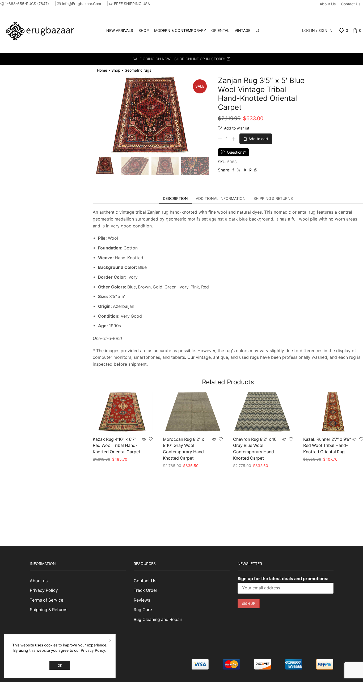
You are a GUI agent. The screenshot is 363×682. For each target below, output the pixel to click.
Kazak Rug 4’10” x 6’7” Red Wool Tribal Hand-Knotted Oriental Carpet (116, 446)
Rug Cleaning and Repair (158, 619)
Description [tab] (175, 198)
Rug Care (143, 609)
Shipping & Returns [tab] (273, 198)
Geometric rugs (138, 70)
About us (328, 4)
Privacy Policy (44, 590)
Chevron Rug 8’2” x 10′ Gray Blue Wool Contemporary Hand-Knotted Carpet (255, 449)
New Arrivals (119, 30)
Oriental (220, 30)
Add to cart (258, 138)
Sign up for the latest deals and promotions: (283, 578)
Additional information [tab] (221, 198)
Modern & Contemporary (180, 30)
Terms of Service (46, 600)
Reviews (142, 600)
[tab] (175, 198)
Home (102, 70)
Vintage (242, 30)
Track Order (145, 590)
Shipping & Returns (48, 609)
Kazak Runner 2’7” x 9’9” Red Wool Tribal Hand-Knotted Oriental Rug (327, 446)
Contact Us (350, 4)
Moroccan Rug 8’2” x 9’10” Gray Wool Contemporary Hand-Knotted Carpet (184, 449)
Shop (143, 30)
